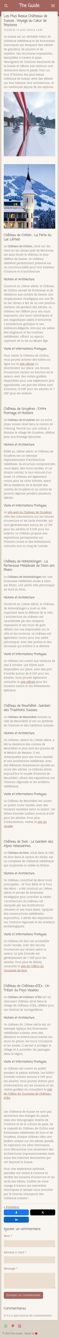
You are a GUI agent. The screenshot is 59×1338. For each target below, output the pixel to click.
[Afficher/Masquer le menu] (53, 5)
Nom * (8, 1236)
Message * (11, 1269)
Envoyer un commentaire (23, 1295)
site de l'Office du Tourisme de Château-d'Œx (28, 1093)
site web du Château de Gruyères (30, 512)
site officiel (28, 682)
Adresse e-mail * (15, 1252)
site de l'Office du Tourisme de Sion (24, 968)
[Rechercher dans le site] (6, 5)
